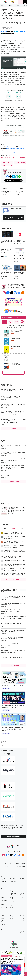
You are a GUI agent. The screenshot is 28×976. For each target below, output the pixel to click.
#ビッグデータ (16, 157)
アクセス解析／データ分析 (14, 894)
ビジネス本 (10, 322)
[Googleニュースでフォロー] (19, 855)
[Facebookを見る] (7, 855)
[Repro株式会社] (8, 770)
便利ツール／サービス (4, 921)
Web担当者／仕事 (22, 897)
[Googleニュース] (19, 292)
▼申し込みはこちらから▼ (6, 963)
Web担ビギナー (4, 878)
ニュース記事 (13, 932)
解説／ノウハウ (5, 915)
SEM (12, 907)
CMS (3, 897)
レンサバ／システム (22, 901)
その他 (21, 907)
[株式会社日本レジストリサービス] (8, 786)
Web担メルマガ (13, 878)
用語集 (3, 935)
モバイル (21, 904)
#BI (2, 157)
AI (14, 5)
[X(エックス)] (11, 292)
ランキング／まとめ (22, 921)
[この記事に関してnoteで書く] (16, 176)
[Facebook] (8, 292)
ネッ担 (17, 287)
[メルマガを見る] (3, 855)
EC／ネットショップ (13, 905)
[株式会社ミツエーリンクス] (8, 760)
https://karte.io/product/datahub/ (15, 148)
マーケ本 (4, 321)
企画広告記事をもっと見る (14, 665)
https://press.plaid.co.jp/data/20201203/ (12, 152)
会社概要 (6, 866)
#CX (5, 157)
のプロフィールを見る (13, 217)
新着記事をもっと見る (14, 481)
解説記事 (4, 932)
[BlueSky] (15, 292)
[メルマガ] (4, 292)
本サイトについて (8, 859)
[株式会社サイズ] (8, 806)
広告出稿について (13, 882)
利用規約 (17, 862)
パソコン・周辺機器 (22, 321)
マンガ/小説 (22, 918)
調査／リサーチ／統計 (14, 897)
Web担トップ (3, 741)
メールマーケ (4, 907)
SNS (18, 5)
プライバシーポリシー (9, 863)
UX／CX (12, 901)
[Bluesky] (15, 855)
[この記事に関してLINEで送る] (19, 176)
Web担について (4, 882)
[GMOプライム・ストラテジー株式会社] (8, 817)
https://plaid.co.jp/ (10, 146)
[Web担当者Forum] (13, 847)
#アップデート (10, 157)
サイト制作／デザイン (22, 894)
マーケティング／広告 (8, 5)
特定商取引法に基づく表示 (20, 864)
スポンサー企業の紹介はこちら (13, 836)
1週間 (13, 528)
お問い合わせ (7, 862)
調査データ (22, 915)
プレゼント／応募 (22, 932)
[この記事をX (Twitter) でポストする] (10, 176)
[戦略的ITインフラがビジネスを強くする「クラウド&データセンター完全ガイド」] (6, 953)
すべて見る (14, 428)
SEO (2, 5)
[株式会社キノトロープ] (8, 796)
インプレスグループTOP (20, 866)
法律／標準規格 (4, 901)
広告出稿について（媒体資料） (20, 859)
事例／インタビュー (13, 915)
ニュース (2, 742)
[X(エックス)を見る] (11, 855)
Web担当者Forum (6, 2)
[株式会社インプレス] (13, 944)
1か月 (21, 528)
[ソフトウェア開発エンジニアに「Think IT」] (19, 953)
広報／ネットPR (4, 905)
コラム (12, 918)
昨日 (5, 528)
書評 (3, 918)
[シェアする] (7, 176)
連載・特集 (22, 878)
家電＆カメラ (16, 322)
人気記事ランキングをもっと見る (14, 579)
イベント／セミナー (13, 921)
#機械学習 (22, 157)
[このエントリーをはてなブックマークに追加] (13, 176)
